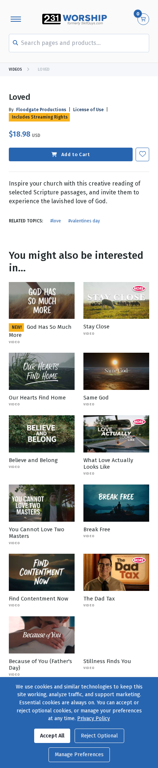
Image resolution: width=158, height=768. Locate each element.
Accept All (52, 736)
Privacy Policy (93, 718)
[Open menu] (16, 19)
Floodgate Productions (41, 109)
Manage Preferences (79, 754)
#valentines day (84, 220)
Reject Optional (99, 736)
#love (55, 220)
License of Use (88, 109)
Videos (15, 69)
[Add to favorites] (142, 154)
